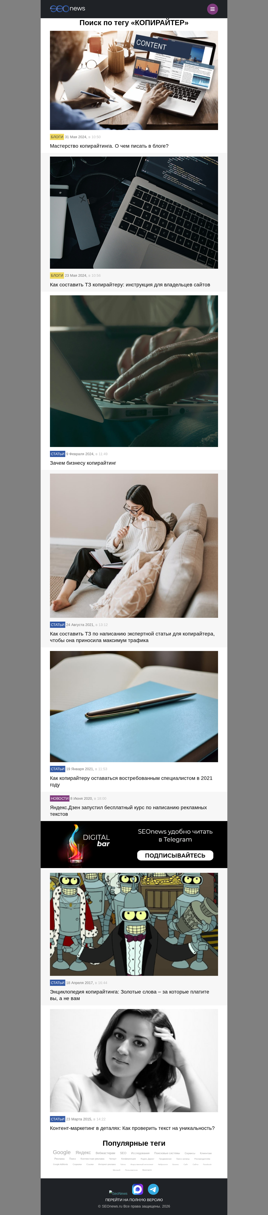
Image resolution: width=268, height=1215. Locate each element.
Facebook (207, 1164)
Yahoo (123, 1164)
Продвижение (165, 1159)
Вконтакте (147, 1170)
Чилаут (112, 1159)
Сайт (186, 1164)
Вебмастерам (105, 1153)
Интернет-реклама (107, 1164)
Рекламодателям (202, 1159)
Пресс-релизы (183, 1159)
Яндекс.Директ (147, 1159)
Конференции (128, 1159)
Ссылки (90, 1164)
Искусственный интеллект (142, 1164)
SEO (123, 1153)
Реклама (59, 1158)
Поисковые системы (167, 1153)
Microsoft (116, 1170)
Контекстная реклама (92, 1158)
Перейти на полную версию (134, 1200)
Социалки (77, 1164)
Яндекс (83, 1152)
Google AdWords (60, 1164)
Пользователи (131, 1170)
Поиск (72, 1158)
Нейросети (163, 1164)
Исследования (140, 1153)
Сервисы (190, 1153)
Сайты (195, 1164)
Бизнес (175, 1164)
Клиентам (206, 1153)
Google (62, 1152)
